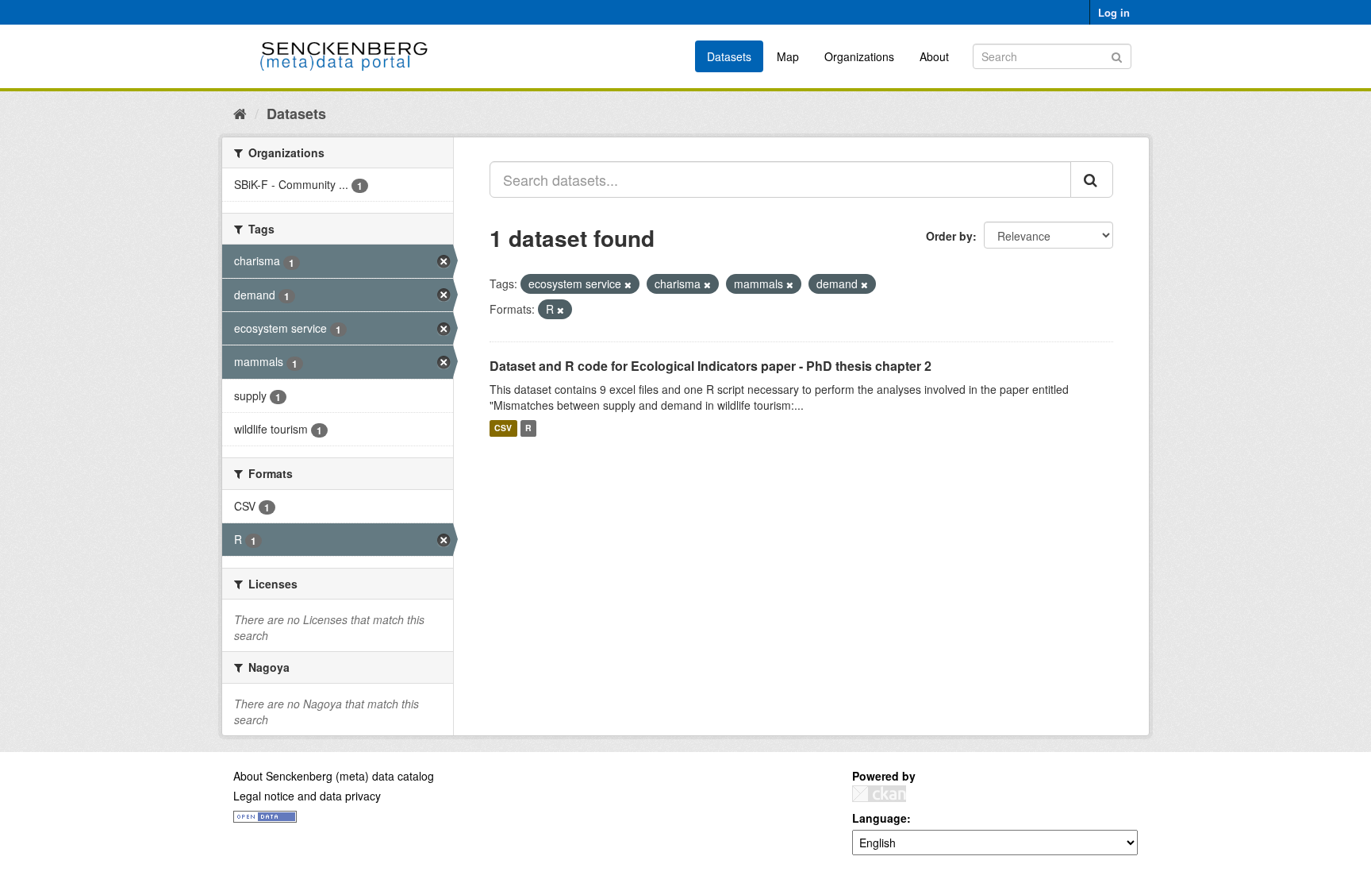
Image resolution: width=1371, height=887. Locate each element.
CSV (503, 428)
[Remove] (628, 284)
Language (879, 818)
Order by (949, 236)
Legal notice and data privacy (307, 796)
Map (788, 56)
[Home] (240, 112)
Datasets (729, 56)
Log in (1114, 12)
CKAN (879, 793)
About (934, 56)
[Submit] (1116, 55)
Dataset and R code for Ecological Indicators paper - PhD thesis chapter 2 (710, 366)
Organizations (859, 56)
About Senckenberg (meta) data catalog (333, 776)
